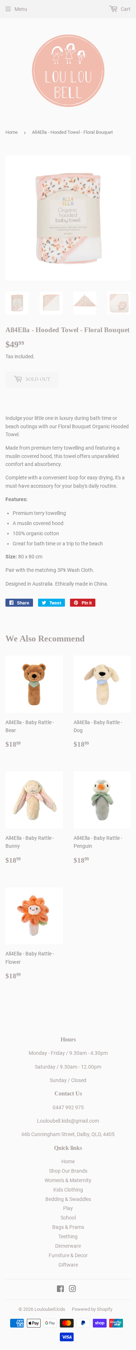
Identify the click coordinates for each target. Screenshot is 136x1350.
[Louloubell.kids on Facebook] (60, 1290)
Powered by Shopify (92, 1309)
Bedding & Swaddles (68, 1199)
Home (11, 132)
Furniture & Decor (68, 1255)
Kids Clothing (68, 1190)
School (68, 1218)
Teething (68, 1236)
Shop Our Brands (68, 1171)
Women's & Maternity (68, 1180)
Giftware (68, 1265)
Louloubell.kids (49, 1309)
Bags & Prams (68, 1227)
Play (68, 1208)
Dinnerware (68, 1246)
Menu (21, 9)
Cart (125, 9)
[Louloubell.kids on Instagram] (72, 1290)
